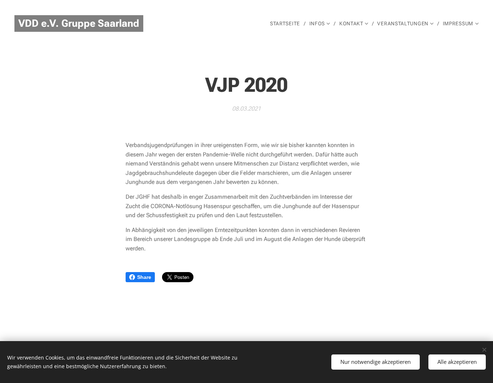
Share (144, 277)
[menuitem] (287, 23)
